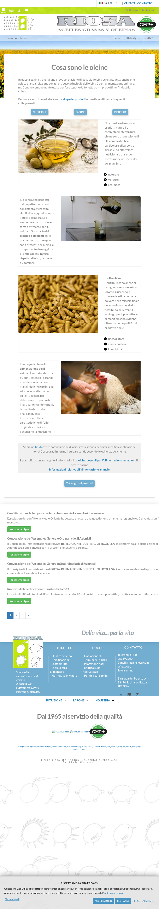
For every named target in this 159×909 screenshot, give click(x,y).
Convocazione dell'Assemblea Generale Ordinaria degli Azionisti (49, 538)
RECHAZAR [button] (123, 900)
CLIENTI (129, 3)
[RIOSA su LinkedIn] (129, 695)
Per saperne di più (19, 529)
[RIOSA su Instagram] (137, 695)
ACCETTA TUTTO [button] (103, 900)
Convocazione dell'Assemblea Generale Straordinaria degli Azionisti (51, 563)
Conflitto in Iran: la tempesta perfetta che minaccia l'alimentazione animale (55, 513)
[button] (144, 3)
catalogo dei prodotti (72, 99)
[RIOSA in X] (121, 695)
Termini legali (12, 899)
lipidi (38, 447)
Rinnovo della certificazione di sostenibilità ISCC (38, 589)
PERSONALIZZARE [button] (143, 900)
